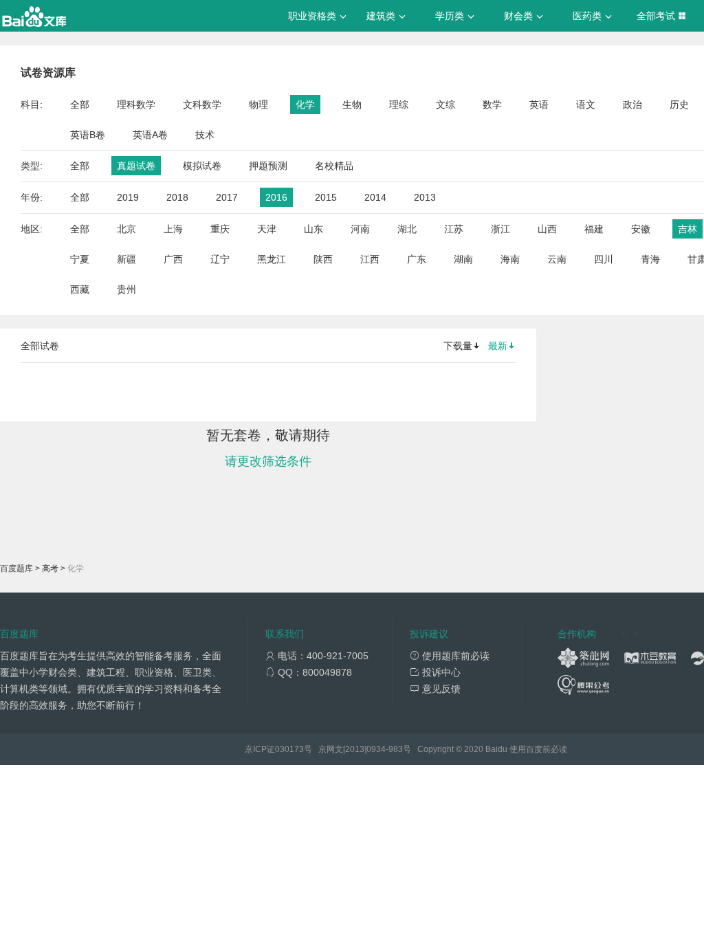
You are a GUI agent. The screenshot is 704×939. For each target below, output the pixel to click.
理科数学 (136, 104)
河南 (360, 228)
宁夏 (79, 259)
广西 (173, 259)
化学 (305, 104)
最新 (497, 345)
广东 (416, 259)
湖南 (463, 259)
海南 (510, 259)
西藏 (79, 289)
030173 (289, 749)
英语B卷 (87, 134)
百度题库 (16, 568)
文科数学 (202, 104)
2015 (326, 197)
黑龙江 (271, 259)
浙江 (500, 228)
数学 (492, 104)
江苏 (453, 228)
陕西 (323, 259)
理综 (398, 104)
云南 (556, 259)
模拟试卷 (202, 165)
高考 (50, 568)
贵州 (126, 289)
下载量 (457, 345)
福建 (594, 228)
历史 (679, 104)
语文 (585, 104)
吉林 (687, 228)
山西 (547, 228)
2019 (128, 197)
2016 (276, 197)
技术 (204, 134)
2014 (375, 197)
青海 (650, 259)
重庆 (220, 228)
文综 (445, 104)
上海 (173, 228)
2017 (227, 197)
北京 (126, 228)
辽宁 (220, 259)
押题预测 (268, 165)
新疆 (126, 259)
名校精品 (334, 165)
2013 (425, 197)
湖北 (407, 228)
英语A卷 (150, 134)
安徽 (640, 228)
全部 (79, 104)
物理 (258, 104)
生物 (352, 104)
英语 (539, 104)
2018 (177, 197)
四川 (603, 259)
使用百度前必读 (538, 749)
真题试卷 (136, 165)
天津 (266, 228)
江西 (370, 259)
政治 (632, 104)
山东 (313, 228)
